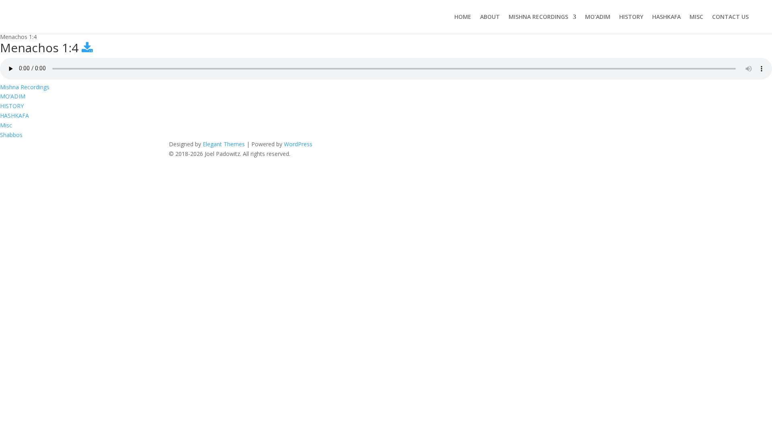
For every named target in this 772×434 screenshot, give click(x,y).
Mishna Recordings (538, 16)
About (490, 16)
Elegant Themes (224, 144)
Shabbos (11, 135)
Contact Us (730, 16)
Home (462, 16)
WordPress (298, 144)
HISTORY (631, 16)
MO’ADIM (597, 16)
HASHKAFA (666, 16)
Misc (696, 16)
